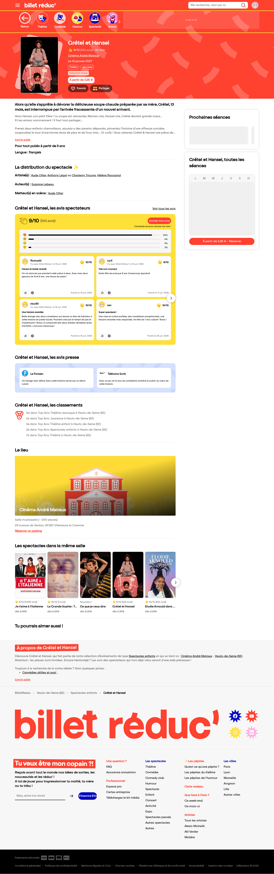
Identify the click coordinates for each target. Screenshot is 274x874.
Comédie (151, 772)
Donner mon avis (159, 220)
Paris (227, 767)
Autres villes (232, 795)
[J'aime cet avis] (25, 293)
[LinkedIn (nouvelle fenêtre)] (251, 732)
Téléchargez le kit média (122, 798)
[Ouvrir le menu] (19, 5)
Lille (226, 789)
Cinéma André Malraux (83, 55)
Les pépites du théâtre (200, 772)
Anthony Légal (57, 175)
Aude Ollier (38, 175)
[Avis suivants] (171, 298)
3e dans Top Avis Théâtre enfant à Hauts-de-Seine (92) (63, 424)
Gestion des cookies (220, 865)
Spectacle (152, 789)
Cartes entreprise (118, 792)
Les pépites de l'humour (201, 778)
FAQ (109, 767)
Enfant (149, 795)
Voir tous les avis (164, 208)
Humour (150, 783)
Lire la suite (22, 140)
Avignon (229, 783)
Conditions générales (28, 865)
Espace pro (114, 786)
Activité (150, 806)
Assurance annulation (121, 772)
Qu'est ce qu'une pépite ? (202, 767)
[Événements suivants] (175, 582)
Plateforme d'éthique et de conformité (162, 865)
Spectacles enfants (142, 656)
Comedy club (154, 778)
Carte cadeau (194, 786)
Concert (151, 800)
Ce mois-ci (192, 806)
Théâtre (150, 767)
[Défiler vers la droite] (119, 21)
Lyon (227, 772)
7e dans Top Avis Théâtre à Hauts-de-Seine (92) (58, 435)
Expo (148, 811)
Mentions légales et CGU (96, 865)
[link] (53, 260)
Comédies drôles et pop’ (39, 672)
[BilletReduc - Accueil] (40, 5)
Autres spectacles (157, 823)
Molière (190, 837)
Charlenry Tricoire (84, 175)
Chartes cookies (125, 865)
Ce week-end (194, 801)
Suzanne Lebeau (43, 184)
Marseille (230, 778)
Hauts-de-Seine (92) (228, 656)
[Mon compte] (255, 5)
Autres (149, 828)
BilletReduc (23, 693)
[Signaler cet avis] (32, 292)
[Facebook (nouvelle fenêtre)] (235, 716)
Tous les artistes (196, 820)
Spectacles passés (158, 817)
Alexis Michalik (195, 826)
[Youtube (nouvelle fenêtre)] (251, 716)
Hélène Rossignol (109, 175)
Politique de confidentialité (61, 865)
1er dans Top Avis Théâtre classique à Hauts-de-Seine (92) (65, 413)
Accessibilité (196, 865)
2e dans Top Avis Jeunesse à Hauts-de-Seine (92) (60, 418)
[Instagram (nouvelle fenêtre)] (235, 732)
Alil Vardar (191, 832)
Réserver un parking (28, 531)
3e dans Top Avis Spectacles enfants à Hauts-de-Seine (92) (66, 429)
